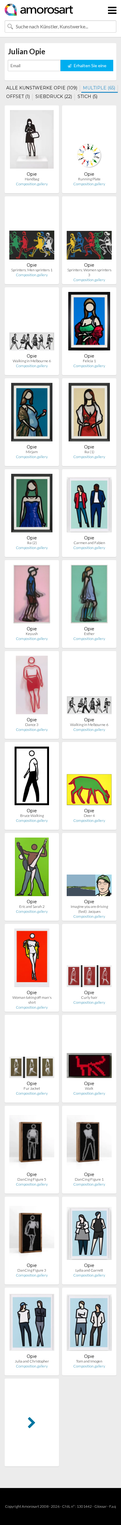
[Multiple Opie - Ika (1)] (89, 413)
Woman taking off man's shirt (32, 1000)
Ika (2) (32, 542)
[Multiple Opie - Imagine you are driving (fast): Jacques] (89, 868)
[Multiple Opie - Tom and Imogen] (89, 1322)
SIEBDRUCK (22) (53, 96)
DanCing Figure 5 (31, 1179)
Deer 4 (89, 815)
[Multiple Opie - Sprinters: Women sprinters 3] (89, 231)
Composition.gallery (32, 184)
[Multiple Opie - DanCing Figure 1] (89, 1141)
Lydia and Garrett (89, 1270)
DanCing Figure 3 (31, 1270)
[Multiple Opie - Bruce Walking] (32, 777)
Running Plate (89, 179)
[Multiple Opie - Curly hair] (89, 959)
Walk (89, 1088)
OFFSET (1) (18, 96)
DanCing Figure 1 (89, 1179)
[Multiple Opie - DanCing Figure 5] (31, 1141)
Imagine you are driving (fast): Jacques (89, 909)
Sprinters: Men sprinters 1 (31, 270)
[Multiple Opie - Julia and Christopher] (31, 1322)
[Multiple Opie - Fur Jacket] (31, 1050)
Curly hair (89, 997)
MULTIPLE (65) (99, 88)
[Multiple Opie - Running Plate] (89, 140)
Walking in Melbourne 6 (32, 361)
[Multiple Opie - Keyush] (31, 595)
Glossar (100, 1506)
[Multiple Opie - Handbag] (32, 140)
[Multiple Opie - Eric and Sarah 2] (32, 868)
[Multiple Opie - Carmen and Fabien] (89, 504)
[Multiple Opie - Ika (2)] (32, 504)
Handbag (32, 179)
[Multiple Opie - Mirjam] (32, 413)
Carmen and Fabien (89, 542)
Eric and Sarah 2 (32, 906)
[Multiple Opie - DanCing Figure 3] (31, 1232)
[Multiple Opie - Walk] (89, 1050)
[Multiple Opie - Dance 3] (32, 686)
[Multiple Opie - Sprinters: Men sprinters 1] (31, 231)
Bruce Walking (32, 815)
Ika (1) (89, 451)
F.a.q (112, 1506)
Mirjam (32, 451)
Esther (89, 633)
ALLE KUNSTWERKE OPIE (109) (41, 88)
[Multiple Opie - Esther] (89, 595)
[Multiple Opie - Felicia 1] (89, 322)
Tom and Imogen (89, 1361)
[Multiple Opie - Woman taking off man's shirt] (32, 959)
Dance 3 (31, 724)
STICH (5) (87, 96)
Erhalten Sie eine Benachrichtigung (88, 67)
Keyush (32, 633)
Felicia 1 (89, 361)
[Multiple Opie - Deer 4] (89, 777)
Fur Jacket (32, 1088)
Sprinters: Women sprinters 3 (89, 272)
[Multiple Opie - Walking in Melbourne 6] (31, 322)
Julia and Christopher (32, 1361)
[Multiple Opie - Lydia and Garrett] (89, 1232)
